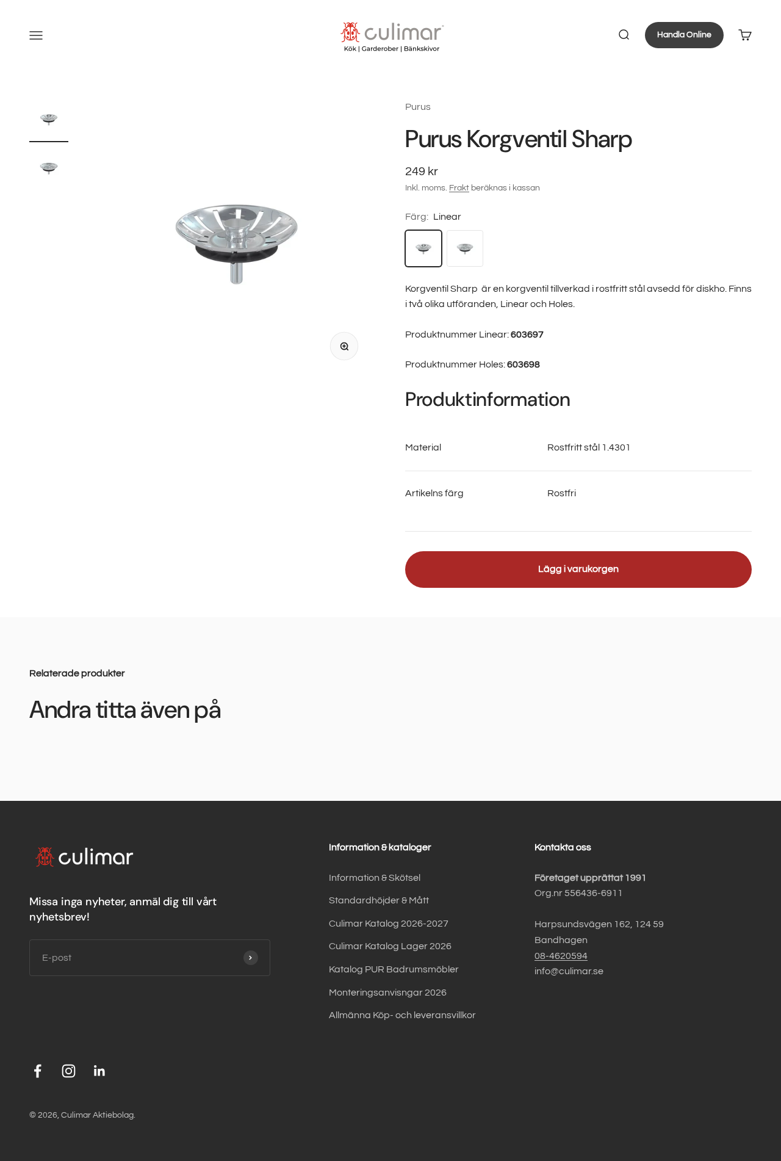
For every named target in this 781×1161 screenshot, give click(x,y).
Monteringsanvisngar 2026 (388, 992)
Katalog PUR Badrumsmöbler (394, 969)
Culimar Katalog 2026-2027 (388, 923)
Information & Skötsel (374, 878)
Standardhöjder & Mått (379, 900)
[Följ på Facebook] (37, 1071)
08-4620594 (561, 956)
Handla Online (684, 35)
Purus (418, 107)
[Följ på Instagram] (68, 1071)
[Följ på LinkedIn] (100, 1071)
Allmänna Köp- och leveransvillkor (402, 1015)
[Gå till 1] (48, 120)
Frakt (459, 188)
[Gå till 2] (48, 169)
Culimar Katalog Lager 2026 (390, 946)
